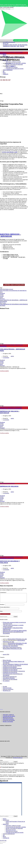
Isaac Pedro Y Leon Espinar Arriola (11, 647)
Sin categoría (6, 680)
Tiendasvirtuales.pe (17, 757)
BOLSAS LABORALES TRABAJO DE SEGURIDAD (15, 664)
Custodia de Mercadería (9, 716)
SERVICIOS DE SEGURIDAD (14, 408)
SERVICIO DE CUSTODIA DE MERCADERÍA (15, 630)
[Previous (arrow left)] (0, 843)
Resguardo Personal (8, 717)
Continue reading (4, 370)
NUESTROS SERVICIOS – (10, 235)
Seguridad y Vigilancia (8, 714)
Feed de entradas (7, 687)
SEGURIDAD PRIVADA (9, 678)
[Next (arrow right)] (2, 843)
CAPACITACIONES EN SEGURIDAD (12, 665)
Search (15, 616)
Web (1, 611)
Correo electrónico (5, 607)
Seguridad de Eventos (8, 718)
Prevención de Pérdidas (9, 720)
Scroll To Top (3, 840)
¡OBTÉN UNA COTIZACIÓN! (14, 285)
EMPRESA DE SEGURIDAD (10, 667)
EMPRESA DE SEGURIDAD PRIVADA (12, 668)
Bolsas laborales (7, 660)
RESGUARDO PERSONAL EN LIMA (17, 639)
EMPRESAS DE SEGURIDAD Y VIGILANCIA (14, 671)
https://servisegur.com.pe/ (6, 289)
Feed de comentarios (8, 689)
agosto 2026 (6, 654)
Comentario (3, 592)
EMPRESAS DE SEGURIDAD (7, 52)
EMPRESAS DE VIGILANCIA (9, 486)
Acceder (5, 686)
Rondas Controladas (8, 721)
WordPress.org (6, 690)
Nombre (2, 604)
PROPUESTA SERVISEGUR (10, 676)
